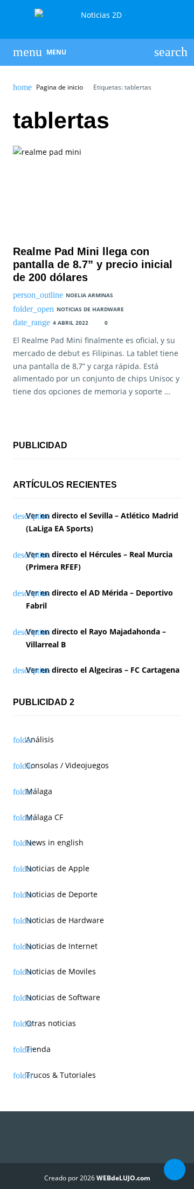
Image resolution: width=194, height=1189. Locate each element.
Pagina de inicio (59, 87)
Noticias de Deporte (62, 894)
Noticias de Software (63, 997)
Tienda (38, 1049)
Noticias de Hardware (90, 309)
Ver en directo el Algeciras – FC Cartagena (102, 670)
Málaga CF (44, 817)
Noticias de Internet (62, 946)
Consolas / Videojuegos (67, 765)
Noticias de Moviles (61, 971)
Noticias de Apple (57, 868)
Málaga (39, 791)
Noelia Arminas (89, 295)
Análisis (40, 739)
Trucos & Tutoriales (61, 1075)
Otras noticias (51, 1023)
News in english (55, 842)
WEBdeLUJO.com (123, 1178)
